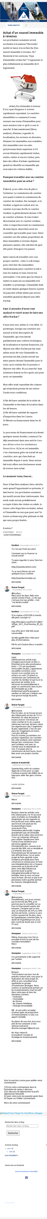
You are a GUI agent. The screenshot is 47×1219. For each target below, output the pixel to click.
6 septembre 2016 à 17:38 (31, 968)
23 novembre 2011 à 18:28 (31, 654)
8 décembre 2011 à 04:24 (22, 765)
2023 (10, 1148)
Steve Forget (18, 587)
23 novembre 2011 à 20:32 (22, 707)
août (11, 1152)
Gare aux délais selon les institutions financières (22, 444)
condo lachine (18, 784)
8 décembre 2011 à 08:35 (22, 796)
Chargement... (10, 1203)
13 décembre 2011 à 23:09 (31, 809)
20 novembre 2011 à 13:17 (29, 545)
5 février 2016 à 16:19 (29, 933)
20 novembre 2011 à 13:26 (22, 590)
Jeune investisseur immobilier (26, 1171)
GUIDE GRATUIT (14, 25)
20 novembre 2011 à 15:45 (29, 611)
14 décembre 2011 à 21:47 (22, 893)
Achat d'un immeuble (12, 535)
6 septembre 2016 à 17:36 (31, 953)
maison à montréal (20, 762)
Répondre (16, 582)
